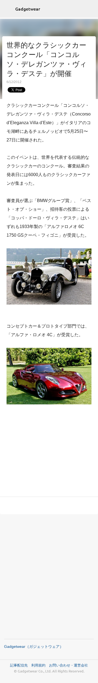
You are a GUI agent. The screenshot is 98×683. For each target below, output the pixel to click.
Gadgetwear (27, 9)
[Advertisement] (49, 455)
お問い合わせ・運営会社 (68, 665)
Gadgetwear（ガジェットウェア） (33, 646)
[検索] (90, 8)
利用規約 (40, 665)
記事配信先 (19, 665)
